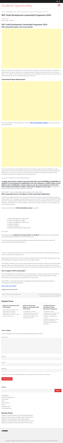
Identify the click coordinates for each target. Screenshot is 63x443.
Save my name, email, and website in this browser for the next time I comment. (26, 374)
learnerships (10, 289)
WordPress (55, 440)
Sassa (3, 404)
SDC (16, 289)
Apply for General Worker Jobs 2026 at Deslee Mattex (17, 415)
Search (4, 387)
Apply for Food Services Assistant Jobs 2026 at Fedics (17, 417)
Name (4, 356)
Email (4, 362)
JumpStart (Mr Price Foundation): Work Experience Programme (50, 307)
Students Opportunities (17, 5)
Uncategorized (6, 406)
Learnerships (5, 18)
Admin (12, 20)
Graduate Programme (8, 397)
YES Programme (6, 408)
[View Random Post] (57, 1)
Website (4, 368)
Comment (5, 337)
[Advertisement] (31, 48)
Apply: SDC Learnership (9, 286)
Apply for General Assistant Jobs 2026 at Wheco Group (18, 421)
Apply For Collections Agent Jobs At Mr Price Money (17, 422)
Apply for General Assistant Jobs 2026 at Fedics (16, 419)
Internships (5, 399)
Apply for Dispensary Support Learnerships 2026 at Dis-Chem (31, 307)
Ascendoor (42, 440)
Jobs (3, 401)
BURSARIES (5, 395)
